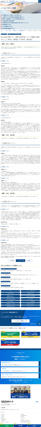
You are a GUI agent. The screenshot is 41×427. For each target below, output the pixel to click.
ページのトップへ (20, 349)
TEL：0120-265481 (10, 1)
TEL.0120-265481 (16, 380)
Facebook (37, 401)
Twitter (36, 401)
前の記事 (12, 260)
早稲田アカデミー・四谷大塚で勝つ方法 (14, 34)
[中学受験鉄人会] (3, 1)
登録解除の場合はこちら (34, 323)
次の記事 (28, 260)
